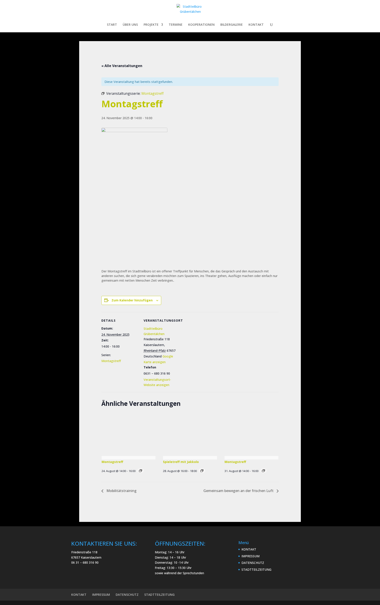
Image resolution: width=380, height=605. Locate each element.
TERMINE (176, 25)
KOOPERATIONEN (201, 25)
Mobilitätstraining (121, 490)
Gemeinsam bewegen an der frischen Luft (238, 490)
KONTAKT (256, 25)
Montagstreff (111, 361)
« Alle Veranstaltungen (121, 65)
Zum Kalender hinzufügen (132, 300)
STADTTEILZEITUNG (256, 569)
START (112, 25)
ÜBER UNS (130, 25)
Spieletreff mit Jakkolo (181, 462)
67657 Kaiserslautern (86, 557)
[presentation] (128, 435)
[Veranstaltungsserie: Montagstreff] (140, 470)
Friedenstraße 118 (84, 552)
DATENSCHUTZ (252, 563)
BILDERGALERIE (231, 25)
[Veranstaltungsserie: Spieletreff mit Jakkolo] (201, 470)
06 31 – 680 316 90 (85, 562)
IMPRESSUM (250, 556)
